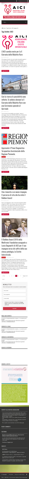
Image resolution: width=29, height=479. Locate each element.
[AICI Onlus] (14, 13)
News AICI (3, 156)
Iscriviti (14, 308)
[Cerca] (28, 1)
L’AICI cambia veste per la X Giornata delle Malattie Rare (12, 53)
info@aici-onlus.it (9, 454)
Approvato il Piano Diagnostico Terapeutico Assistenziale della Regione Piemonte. (13, 151)
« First (3, 276)
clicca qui (21, 422)
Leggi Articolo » (5, 70)
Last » (3, 279)
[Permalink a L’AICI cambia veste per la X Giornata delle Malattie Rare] (14, 48)
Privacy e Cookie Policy (19, 474)
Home (4, 28)
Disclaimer (11, 474)
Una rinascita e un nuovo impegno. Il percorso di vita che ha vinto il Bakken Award (14, 194)
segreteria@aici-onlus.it (19, 454)
